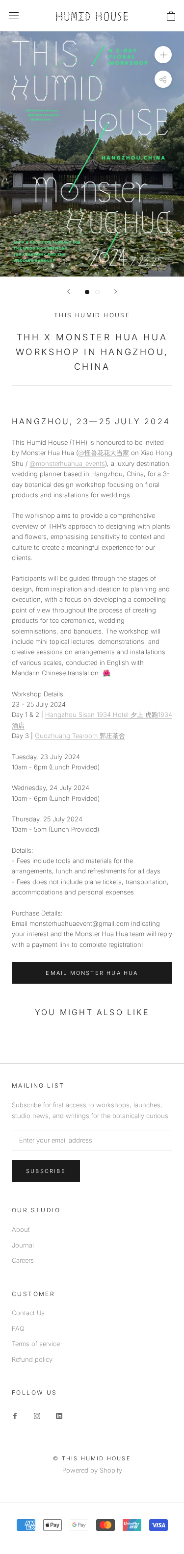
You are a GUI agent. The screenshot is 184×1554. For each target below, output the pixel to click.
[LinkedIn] (59, 1415)
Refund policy (32, 1359)
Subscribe (46, 1171)
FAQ (18, 1328)
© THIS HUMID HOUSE (92, 1458)
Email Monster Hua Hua (92, 972)
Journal (23, 1245)
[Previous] (68, 291)
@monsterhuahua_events (67, 463)
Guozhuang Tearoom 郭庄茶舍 (80, 735)
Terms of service (36, 1344)
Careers (23, 1260)
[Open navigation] (14, 15)
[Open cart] (171, 16)
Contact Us (28, 1313)
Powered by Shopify (92, 1470)
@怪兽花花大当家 (103, 453)
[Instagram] (37, 1415)
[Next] (115, 291)
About (21, 1229)
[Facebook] (15, 1415)
